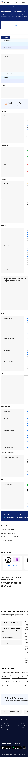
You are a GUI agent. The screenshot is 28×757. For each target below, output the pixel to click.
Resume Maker (18, 686)
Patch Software (6, 677)
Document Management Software (10, 672)
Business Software (5, 6)
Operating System (16, 681)
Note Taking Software (14, 6)
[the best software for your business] (6, 2)
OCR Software (5, 681)
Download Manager (7, 686)
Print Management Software (20, 677)
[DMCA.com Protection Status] (24, 749)
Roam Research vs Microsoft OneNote (12, 566)
